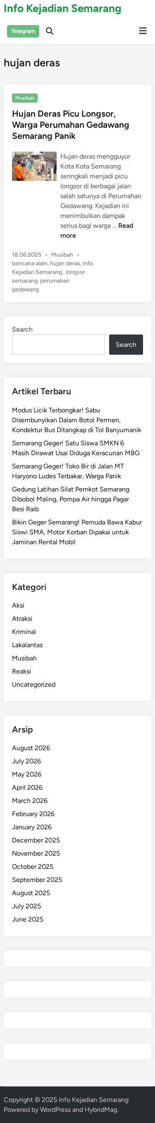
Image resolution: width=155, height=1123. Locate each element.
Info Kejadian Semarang (63, 8)
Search (22, 329)
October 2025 (32, 866)
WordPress (55, 1110)
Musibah (24, 98)
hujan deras (65, 263)
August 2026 (31, 748)
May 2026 (26, 774)
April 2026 (27, 787)
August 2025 (31, 893)
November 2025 (36, 853)
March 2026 (30, 801)
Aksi (18, 605)
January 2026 (32, 827)
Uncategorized (33, 684)
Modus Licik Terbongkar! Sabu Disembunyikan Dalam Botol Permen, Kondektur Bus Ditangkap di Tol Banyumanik (76, 420)
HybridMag (101, 1110)
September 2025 (37, 880)
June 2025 (27, 919)
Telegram (23, 31)
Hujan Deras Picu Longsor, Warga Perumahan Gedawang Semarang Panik (70, 124)
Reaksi (21, 671)
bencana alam (30, 263)
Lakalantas (27, 645)
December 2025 (36, 840)
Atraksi (22, 618)
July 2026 (26, 761)
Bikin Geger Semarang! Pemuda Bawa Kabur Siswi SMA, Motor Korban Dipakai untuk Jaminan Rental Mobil (77, 532)
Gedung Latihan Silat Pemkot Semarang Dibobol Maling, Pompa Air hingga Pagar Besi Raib (70, 499)
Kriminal (24, 632)
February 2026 (33, 814)
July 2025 (26, 906)
